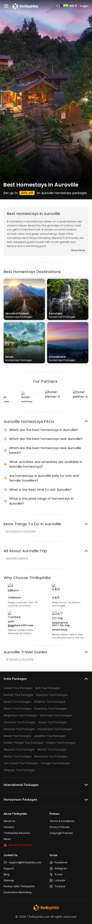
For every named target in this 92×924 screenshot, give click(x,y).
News (7, 839)
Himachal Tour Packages (19, 729)
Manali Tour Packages (17, 735)
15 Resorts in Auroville (19, 659)
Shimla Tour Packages (18, 756)
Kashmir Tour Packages (18, 694)
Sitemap (9, 880)
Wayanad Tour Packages (19, 749)
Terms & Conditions (61, 821)
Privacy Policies (59, 827)
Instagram (61, 868)
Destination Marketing (17, 892)
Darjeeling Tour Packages (50, 708)
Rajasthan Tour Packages (52, 694)
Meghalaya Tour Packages (20, 715)
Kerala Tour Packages (17, 701)
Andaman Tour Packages (49, 701)
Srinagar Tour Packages (56, 763)
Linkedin (60, 880)
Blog (6, 874)
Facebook (61, 862)
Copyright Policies (61, 833)
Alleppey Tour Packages (19, 770)
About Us (9, 821)
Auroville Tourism (17, 558)
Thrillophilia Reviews (17, 833)
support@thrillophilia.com (25, 862)
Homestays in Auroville (20, 531)
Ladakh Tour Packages (18, 688)
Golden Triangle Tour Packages (23, 742)
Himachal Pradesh (18, 315)
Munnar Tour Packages (51, 749)
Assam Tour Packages (52, 722)
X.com (59, 874)
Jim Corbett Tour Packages (21, 763)
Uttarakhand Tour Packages (54, 729)
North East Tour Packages (56, 715)
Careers (9, 827)
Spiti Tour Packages (47, 688)
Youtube (60, 886)
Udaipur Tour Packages (61, 742)
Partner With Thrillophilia (19, 886)
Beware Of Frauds (20, 845)
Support (9, 868)
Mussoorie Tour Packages (50, 756)
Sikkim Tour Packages (18, 708)
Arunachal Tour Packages (20, 722)
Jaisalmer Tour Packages (50, 735)
